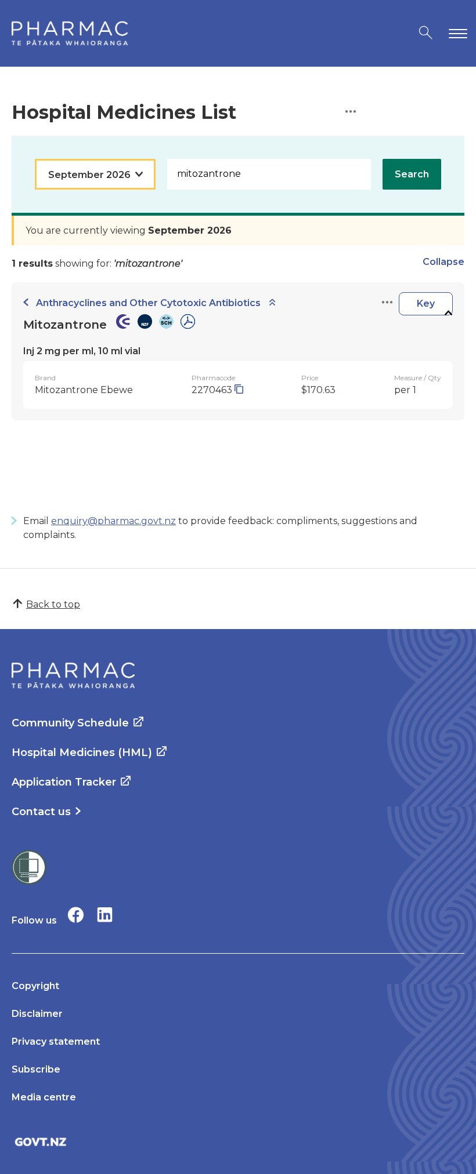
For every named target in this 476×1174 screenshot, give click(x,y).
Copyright (35, 985)
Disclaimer (37, 1013)
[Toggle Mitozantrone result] (448, 313)
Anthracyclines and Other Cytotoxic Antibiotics (148, 302)
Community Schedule (70, 723)
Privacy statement (56, 1041)
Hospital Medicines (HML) (82, 752)
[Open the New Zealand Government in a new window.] (238, 1141)
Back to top (53, 604)
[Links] (387, 303)
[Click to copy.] (239, 389)
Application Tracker (64, 782)
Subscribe (36, 1069)
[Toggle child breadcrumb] (272, 303)
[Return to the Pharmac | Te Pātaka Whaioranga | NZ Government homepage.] (70, 33)
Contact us (41, 811)
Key (426, 303)
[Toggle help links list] (350, 112)
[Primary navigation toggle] (455, 33)
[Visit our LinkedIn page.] (105, 914)
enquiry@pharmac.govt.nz (113, 520)
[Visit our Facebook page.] (76, 914)
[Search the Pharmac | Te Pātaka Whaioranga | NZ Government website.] (425, 33)
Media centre (44, 1097)
